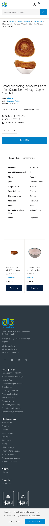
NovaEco (30, 277)
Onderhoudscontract (10, 394)
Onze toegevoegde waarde (12, 383)
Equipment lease (8, 401)
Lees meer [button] (35, 515)
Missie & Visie (7, 380)
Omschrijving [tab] (29, 158)
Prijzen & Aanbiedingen (11, 451)
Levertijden (6, 437)
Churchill (10, 98)
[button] (34, 4)
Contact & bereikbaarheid (11, 408)
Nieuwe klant (7, 422)
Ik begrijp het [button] (35, 521)
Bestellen (5, 426)
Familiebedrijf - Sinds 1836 (12, 373)
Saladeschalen (38, 22)
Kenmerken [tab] (14, 158)
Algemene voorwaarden (11, 458)
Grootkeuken (7, 387)
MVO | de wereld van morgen (13, 376)
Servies (11, 22)
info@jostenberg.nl (9, 346)
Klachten (5, 444)
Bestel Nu (24, 140)
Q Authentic (10, 277)
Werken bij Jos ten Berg (11, 405)
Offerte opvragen (8, 447)
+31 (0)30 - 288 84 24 (10, 352)
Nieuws (5, 472)
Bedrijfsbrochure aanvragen (12, 412)
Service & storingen (9, 397)
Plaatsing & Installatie (10, 390)
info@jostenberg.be (9, 349)
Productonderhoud (9, 461)
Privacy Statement (9, 454)
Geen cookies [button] (14, 521)
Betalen (5, 430)
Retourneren (7, 440)
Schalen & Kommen (23, 22)
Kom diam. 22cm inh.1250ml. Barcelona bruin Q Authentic (14, 270)
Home (4, 22)
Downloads (6, 483)
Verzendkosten (7, 433)
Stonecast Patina (13, 101)
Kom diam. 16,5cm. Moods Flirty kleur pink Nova (33, 270)
